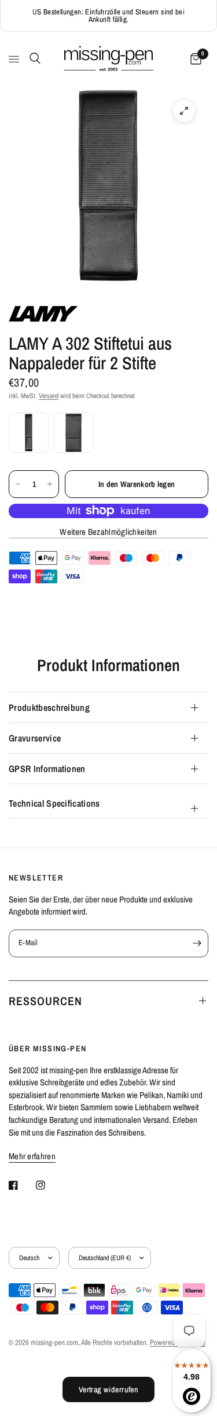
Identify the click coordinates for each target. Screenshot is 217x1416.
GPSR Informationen (47, 768)
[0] (193, 59)
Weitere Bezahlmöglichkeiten (108, 532)
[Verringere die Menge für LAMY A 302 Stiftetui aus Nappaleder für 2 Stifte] (18, 484)
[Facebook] (21, 1185)
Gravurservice (35, 738)
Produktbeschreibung (49, 707)
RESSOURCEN (45, 1001)
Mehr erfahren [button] (32, 1156)
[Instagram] (48, 1185)
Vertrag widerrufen (109, 1389)
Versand (48, 395)
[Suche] (33, 58)
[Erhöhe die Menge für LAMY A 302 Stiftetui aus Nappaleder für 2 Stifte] (49, 484)
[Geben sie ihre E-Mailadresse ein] (196, 943)
